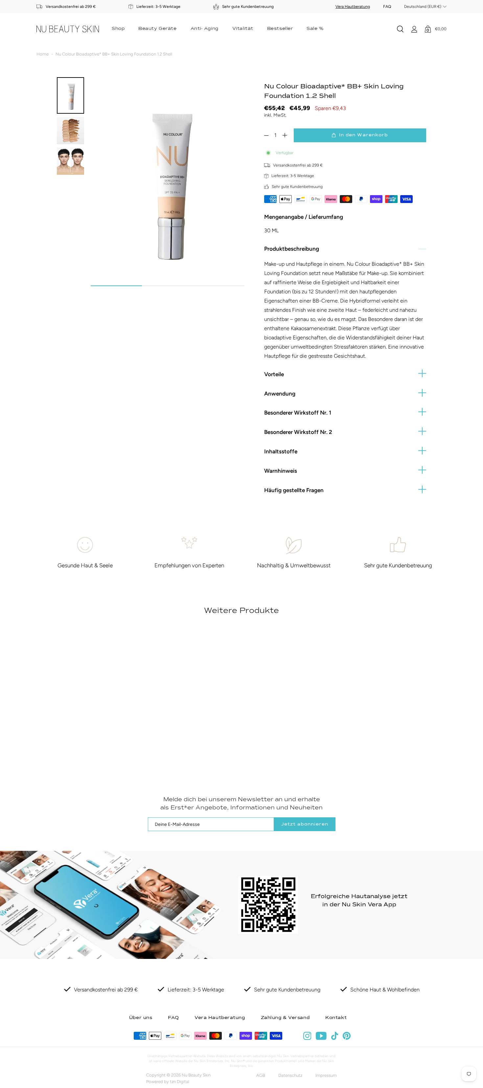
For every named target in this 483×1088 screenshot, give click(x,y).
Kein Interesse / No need (241, 599)
